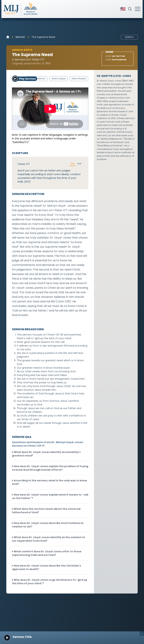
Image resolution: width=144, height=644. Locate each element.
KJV (79, 163)
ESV (73, 163)
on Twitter (115, 56)
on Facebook (115, 59)
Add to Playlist (79, 78)
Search (129, 37)
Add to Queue (58, 78)
